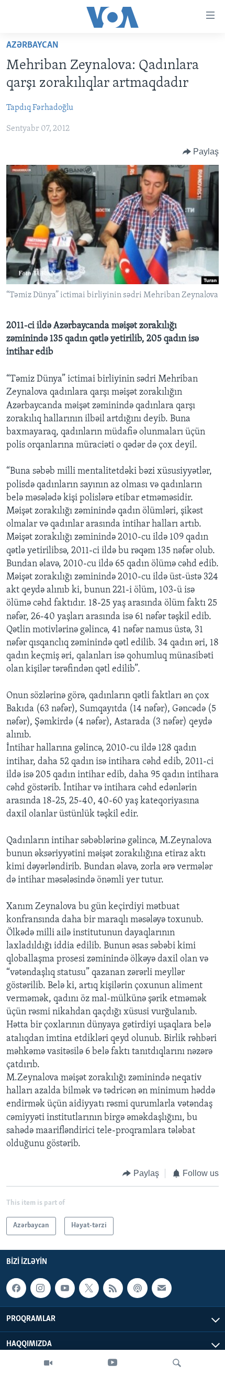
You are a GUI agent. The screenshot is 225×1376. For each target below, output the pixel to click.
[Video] (48, 1363)
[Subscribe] (162, 1288)
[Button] (201, 152)
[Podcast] (137, 1288)
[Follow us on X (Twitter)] (89, 1288)
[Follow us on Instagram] (40, 1288)
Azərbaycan (32, 45)
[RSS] (113, 1288)
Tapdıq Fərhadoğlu (39, 108)
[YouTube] (112, 1363)
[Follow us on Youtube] (65, 1288)
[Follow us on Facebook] (16, 1288)
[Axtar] (177, 1363)
